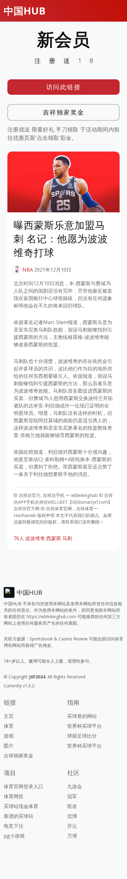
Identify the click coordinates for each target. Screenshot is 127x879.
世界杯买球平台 (84, 726)
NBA (28, 269)
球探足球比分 (82, 735)
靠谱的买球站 (18, 816)
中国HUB (25, 10)
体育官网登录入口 (23, 786)
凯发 (72, 806)
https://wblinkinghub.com (51, 616)
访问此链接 (63, 87)
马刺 (67, 538)
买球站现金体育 (21, 806)
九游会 (74, 786)
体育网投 (13, 796)
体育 (9, 726)
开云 (72, 826)
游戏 (9, 735)
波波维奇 (35, 538)
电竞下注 (13, 826)
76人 (19, 538)
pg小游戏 (14, 835)
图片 (9, 745)
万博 (72, 835)
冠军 (72, 796)
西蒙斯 (53, 538)
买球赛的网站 (82, 716)
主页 (9, 716)
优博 (72, 816)
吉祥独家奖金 (63, 112)
